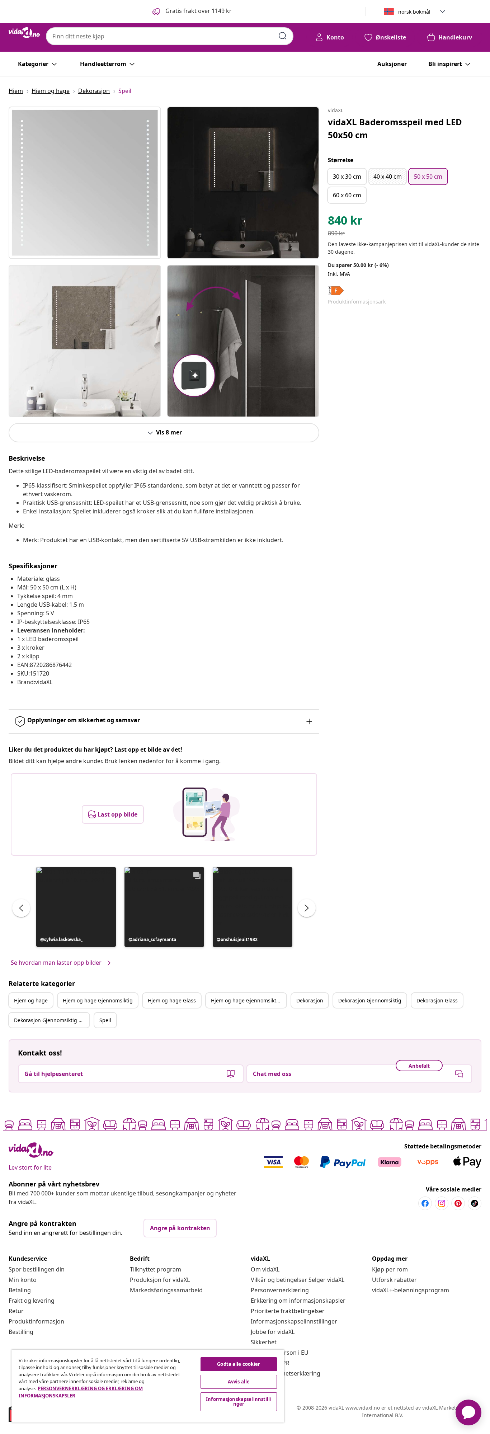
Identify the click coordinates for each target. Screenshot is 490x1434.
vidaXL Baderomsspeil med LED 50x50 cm (395, 128)
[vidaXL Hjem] (24, 32)
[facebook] (425, 1203)
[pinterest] (458, 1203)
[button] (191, 11)
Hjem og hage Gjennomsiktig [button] (98, 1000)
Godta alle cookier (238, 1364)
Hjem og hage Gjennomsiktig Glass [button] (248, 1000)
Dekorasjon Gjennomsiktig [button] (369, 1000)
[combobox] (169, 36)
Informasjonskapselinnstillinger (294, 1321)
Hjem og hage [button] (31, 1000)
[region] (147, 1386)
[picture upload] (206, 814)
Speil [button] (105, 1020)
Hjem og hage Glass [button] (172, 1000)
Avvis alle (239, 1381)
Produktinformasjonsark (357, 301)
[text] (345, 222)
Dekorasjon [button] (309, 1000)
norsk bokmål (414, 11)
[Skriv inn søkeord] (282, 36)
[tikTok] (474, 1203)
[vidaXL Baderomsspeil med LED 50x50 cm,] (84, 182)
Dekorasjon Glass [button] (437, 1000)
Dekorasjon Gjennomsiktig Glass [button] (51, 1020)
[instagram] (441, 1203)
